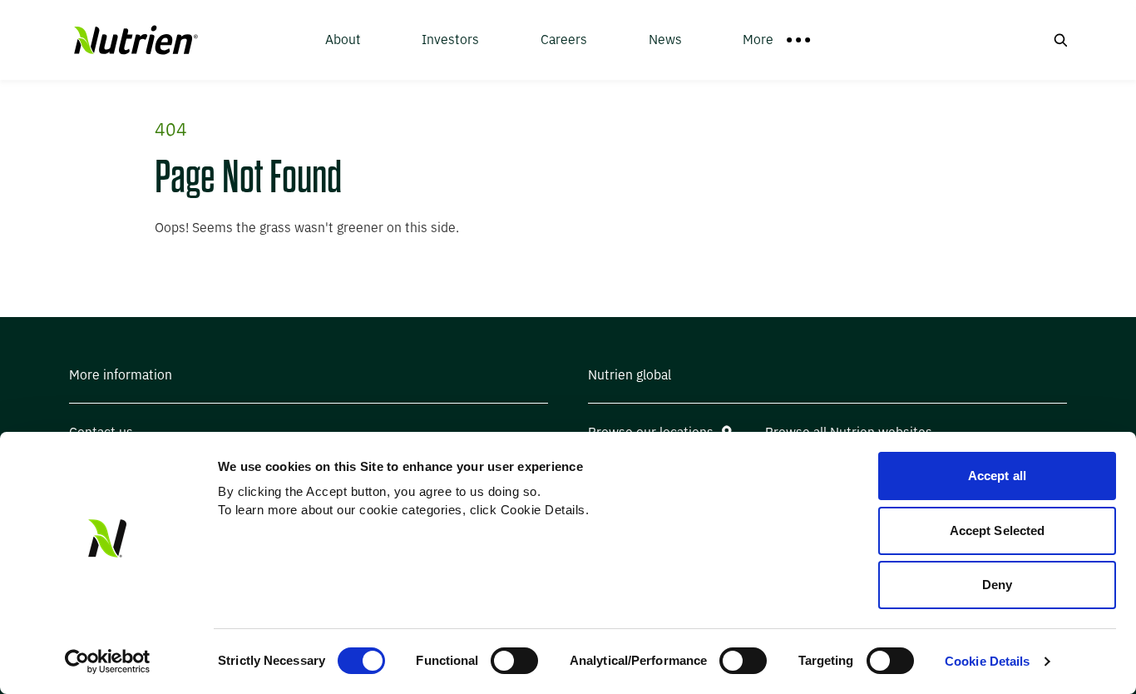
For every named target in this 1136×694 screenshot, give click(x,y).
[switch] (514, 660)
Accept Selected (997, 530)
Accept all (997, 475)
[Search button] (1060, 40)
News (665, 39)
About (343, 39)
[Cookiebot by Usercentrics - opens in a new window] (107, 661)
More (758, 39)
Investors (450, 39)
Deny (997, 585)
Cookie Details (987, 661)
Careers (564, 39)
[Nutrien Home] (134, 40)
